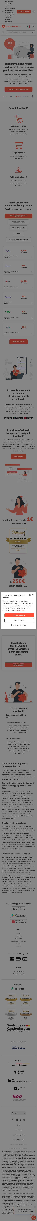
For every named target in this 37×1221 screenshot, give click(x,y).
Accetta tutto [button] (19, 615)
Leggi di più (20, 610)
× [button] (33, 595)
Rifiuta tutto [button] (19, 620)
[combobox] (30, 595)
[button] (18, 625)
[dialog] (18, 610)
